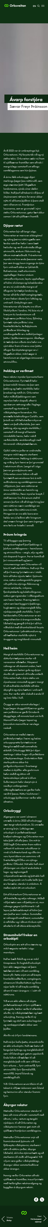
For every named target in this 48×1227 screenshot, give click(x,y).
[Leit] (38, 5)
